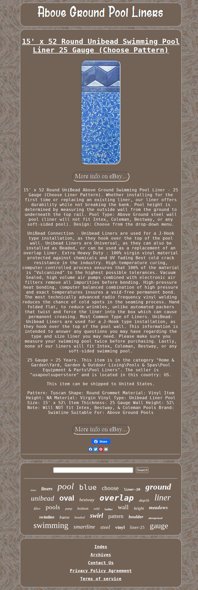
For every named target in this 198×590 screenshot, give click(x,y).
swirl (96, 515)
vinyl (120, 527)
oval (66, 498)
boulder (136, 516)
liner (162, 497)
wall (123, 507)
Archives (100, 554)
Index (100, 546)
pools (53, 507)
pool (65, 486)
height (139, 508)
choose (110, 488)
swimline (46, 517)
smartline (84, 526)
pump (68, 508)
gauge (159, 525)
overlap (117, 497)
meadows (158, 507)
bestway (86, 499)
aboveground (155, 518)
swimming (51, 525)
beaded (80, 517)
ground (158, 486)
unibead (42, 498)
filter (37, 508)
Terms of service (100, 578)
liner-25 (137, 527)
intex (33, 490)
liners (46, 488)
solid (97, 508)
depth (144, 500)
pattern (115, 516)
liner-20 (132, 489)
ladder (109, 509)
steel (105, 527)
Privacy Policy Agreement (101, 570)
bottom (82, 508)
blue (88, 487)
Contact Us (101, 562)
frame (64, 517)
